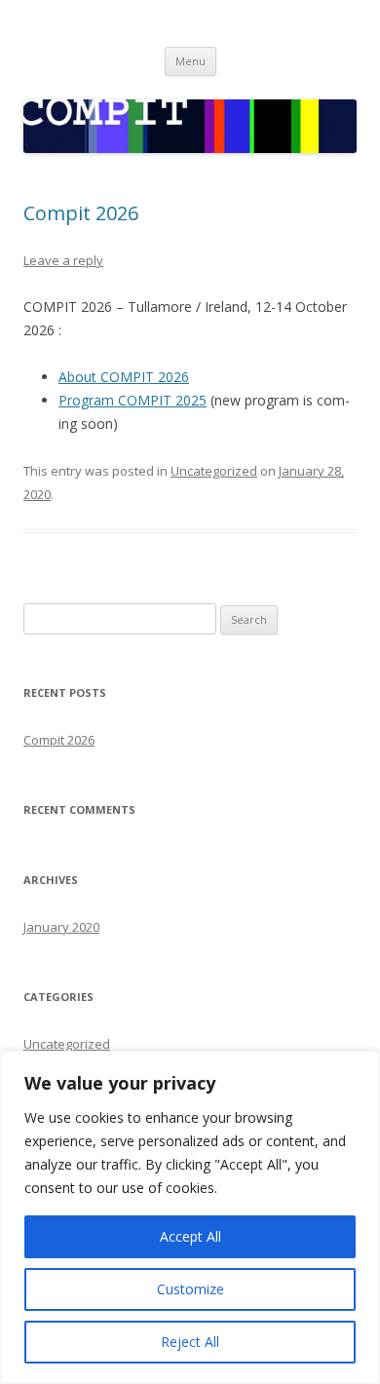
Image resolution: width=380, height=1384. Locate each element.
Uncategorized (214, 471)
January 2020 (61, 927)
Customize (190, 1289)
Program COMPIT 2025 (132, 400)
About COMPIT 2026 (123, 376)
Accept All (190, 1236)
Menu (190, 61)
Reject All (190, 1341)
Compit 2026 (80, 213)
